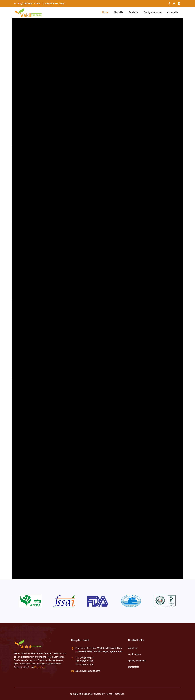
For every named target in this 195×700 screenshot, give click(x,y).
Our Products (134, 654)
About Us (118, 12)
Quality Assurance (153, 12)
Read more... (40, 667)
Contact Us (172, 12)
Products (133, 12)
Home (105, 12)
